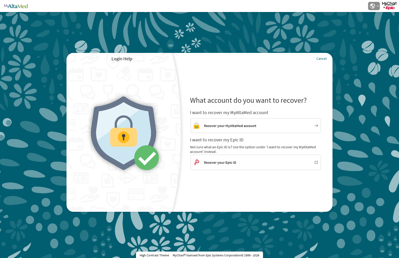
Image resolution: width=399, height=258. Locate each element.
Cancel (321, 58)
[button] (374, 6)
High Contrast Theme (154, 255)
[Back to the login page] (16, 6)
